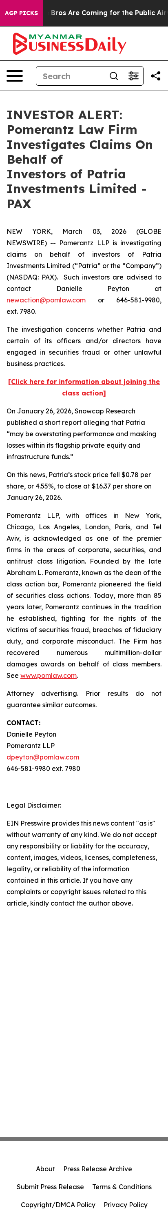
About (45, 1169)
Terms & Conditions (122, 1187)
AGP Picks (21, 13)
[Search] (114, 76)
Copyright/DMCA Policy (58, 1205)
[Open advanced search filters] (133, 76)
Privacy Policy (126, 1205)
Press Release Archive (97, 1169)
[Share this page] (155, 76)
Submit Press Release (50, 1187)
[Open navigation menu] (15, 76)
